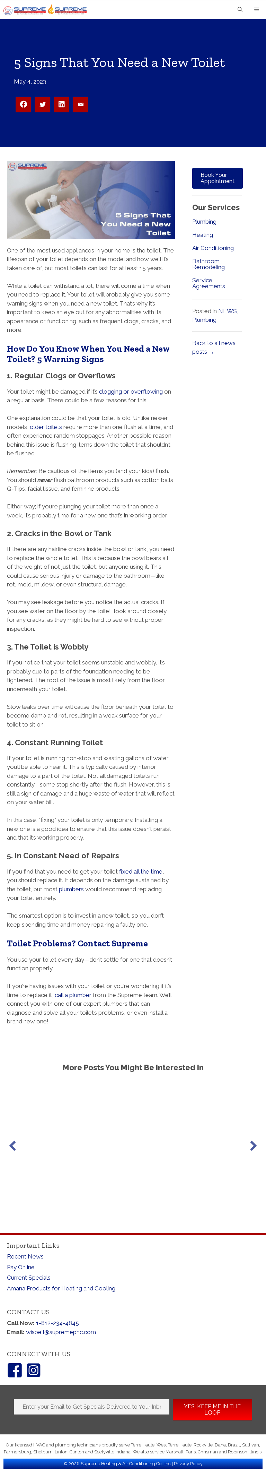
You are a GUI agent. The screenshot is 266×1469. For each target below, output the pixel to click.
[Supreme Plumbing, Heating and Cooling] (47, 9)
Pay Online (21, 1267)
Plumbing (204, 221)
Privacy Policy (188, 1463)
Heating (202, 234)
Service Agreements (208, 283)
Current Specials (29, 1277)
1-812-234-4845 (57, 1323)
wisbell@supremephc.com (61, 1332)
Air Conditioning (213, 247)
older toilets (46, 426)
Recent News (25, 1256)
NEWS (227, 311)
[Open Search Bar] (240, 10)
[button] (12, 1145)
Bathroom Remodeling (208, 264)
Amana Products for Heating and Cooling (61, 1288)
